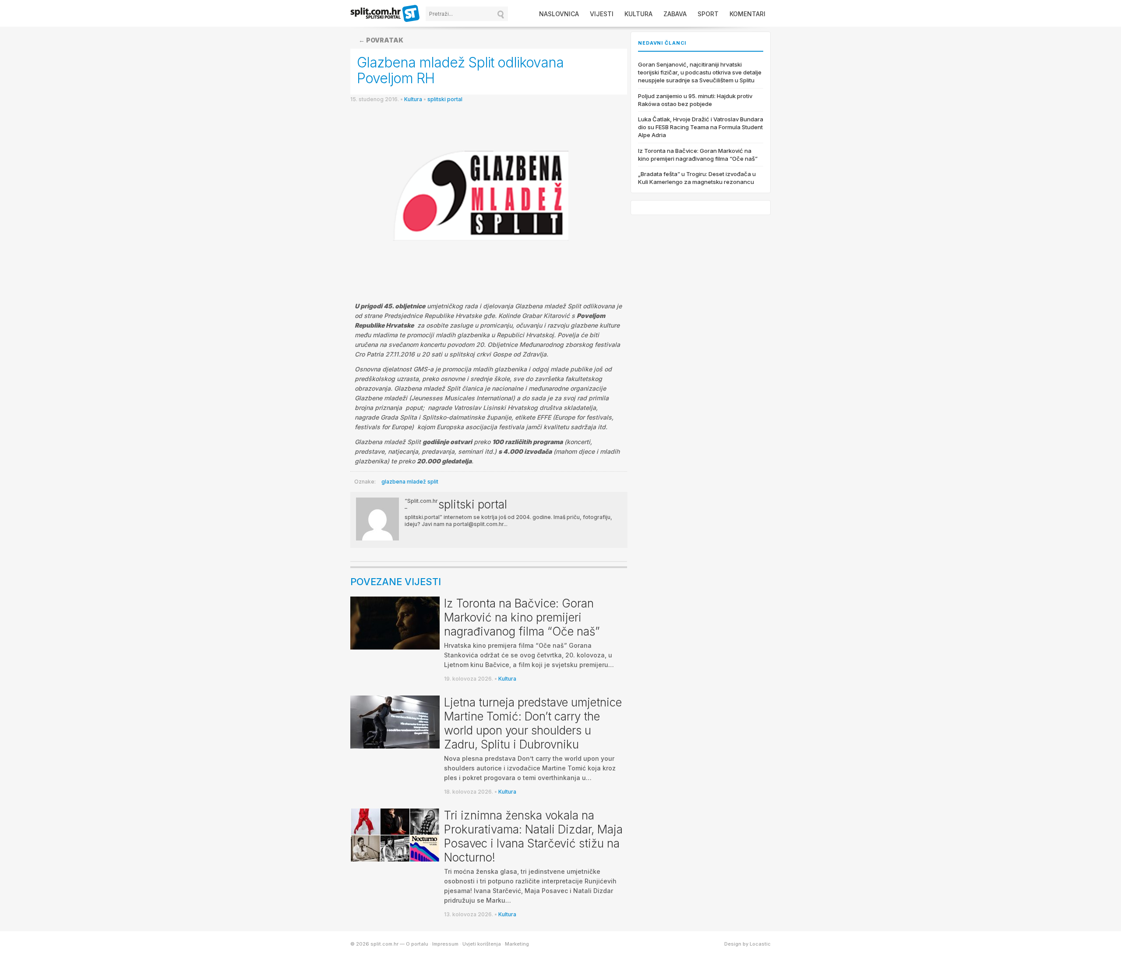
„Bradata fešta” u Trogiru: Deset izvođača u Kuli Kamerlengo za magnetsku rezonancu (697, 177)
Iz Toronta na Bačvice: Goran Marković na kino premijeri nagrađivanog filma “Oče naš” (522, 617)
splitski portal (444, 99)
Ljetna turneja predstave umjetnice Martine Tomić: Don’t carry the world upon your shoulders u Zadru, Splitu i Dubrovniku (533, 723)
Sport (708, 14)
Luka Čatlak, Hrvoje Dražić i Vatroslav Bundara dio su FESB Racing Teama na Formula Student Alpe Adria (700, 127)
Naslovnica (559, 14)
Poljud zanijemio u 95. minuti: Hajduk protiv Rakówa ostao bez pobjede (695, 99)
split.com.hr (385, 14)
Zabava (675, 14)
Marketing (517, 944)
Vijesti (601, 14)
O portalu (417, 944)
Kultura (638, 14)
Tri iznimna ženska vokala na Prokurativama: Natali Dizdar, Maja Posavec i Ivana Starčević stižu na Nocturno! (533, 836)
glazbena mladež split (409, 481)
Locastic (760, 944)
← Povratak (381, 40)
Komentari (747, 14)
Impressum (445, 944)
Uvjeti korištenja (481, 944)
